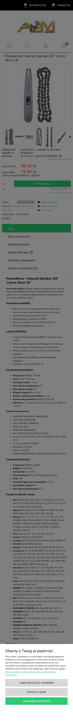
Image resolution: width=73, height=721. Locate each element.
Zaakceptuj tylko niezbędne (36, 682)
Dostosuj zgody (36, 691)
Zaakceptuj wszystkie (36, 701)
